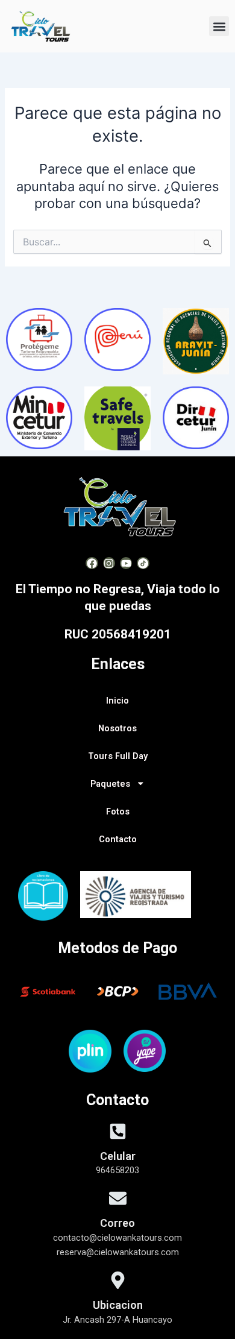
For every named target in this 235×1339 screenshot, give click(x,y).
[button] (219, 26)
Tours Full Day (118, 756)
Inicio (117, 700)
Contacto (118, 839)
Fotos (118, 811)
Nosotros (117, 728)
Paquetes (110, 783)
